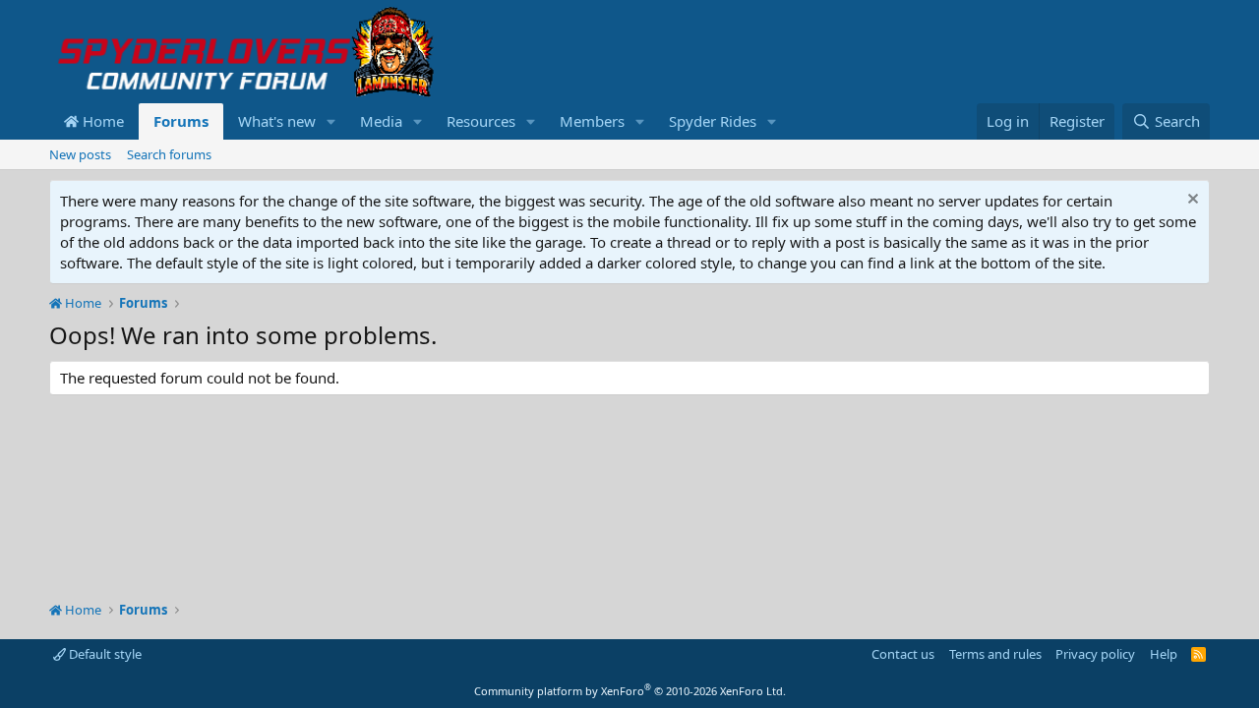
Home (101, 121)
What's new (277, 121)
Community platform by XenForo (630, 690)
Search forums (169, 154)
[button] (331, 121)
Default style (104, 654)
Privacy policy (1095, 654)
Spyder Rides (712, 121)
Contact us (902, 654)
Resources (481, 121)
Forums (181, 121)
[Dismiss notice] (1190, 201)
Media (381, 121)
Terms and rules (995, 654)
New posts (80, 154)
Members (592, 121)
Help (1163, 654)
